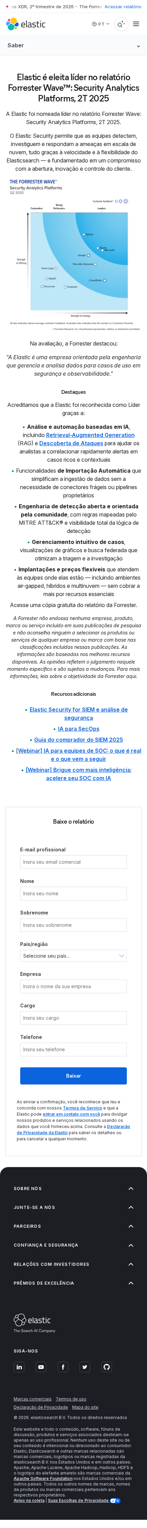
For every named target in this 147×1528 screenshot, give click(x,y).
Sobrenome (34, 912)
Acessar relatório (123, 6)
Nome (27, 881)
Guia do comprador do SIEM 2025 (78, 739)
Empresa (30, 974)
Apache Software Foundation (43, 1478)
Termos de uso (71, 1399)
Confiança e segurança (46, 1245)
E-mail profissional (43, 849)
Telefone (31, 1037)
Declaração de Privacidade (41, 1407)
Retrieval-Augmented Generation (90, 435)
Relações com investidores (51, 1264)
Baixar (73, 1075)
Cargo (27, 1005)
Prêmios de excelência (44, 1283)
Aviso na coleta (29, 1500)
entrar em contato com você (71, 1114)
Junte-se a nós (34, 1207)
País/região (34, 944)
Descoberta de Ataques (71, 443)
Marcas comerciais (33, 1399)
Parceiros (27, 1226)
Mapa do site (85, 1407)
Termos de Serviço (82, 1108)
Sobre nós (28, 1188)
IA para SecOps (78, 728)
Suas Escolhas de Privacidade (79, 1500)
